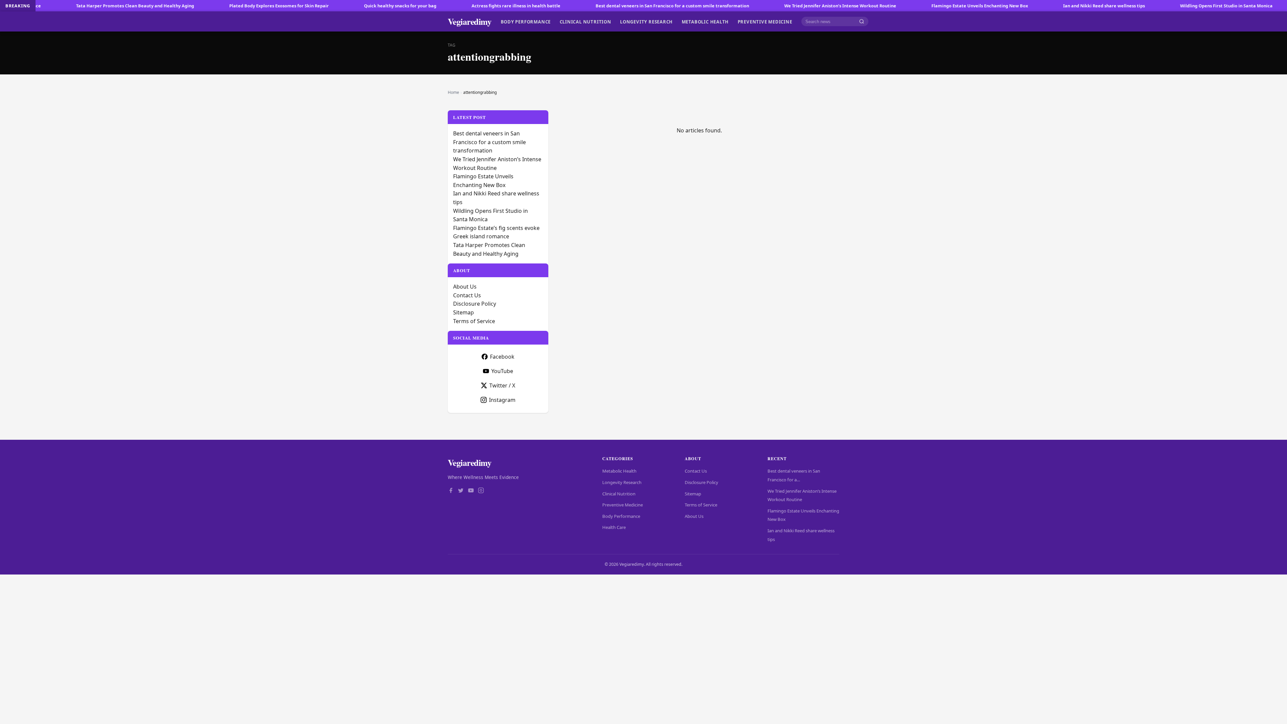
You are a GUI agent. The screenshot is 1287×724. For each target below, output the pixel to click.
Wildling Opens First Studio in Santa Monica (1178, 6)
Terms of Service (474, 321)
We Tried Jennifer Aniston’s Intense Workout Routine (793, 6)
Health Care (614, 527)
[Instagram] (481, 491)
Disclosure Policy (474, 303)
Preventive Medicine (765, 21)
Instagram (502, 400)
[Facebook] (451, 491)
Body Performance (526, 21)
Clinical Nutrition (585, 21)
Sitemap (463, 312)
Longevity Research (646, 21)
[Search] (861, 21)
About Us (465, 286)
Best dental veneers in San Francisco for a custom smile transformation (624, 6)
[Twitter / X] (461, 491)
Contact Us (467, 295)
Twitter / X (502, 385)
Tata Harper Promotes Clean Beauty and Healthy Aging (87, 6)
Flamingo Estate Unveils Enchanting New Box (932, 6)
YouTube (502, 371)
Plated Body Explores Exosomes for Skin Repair (231, 6)
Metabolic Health (705, 21)
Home (453, 92)
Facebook (502, 356)
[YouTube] (471, 491)
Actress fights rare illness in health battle (468, 6)
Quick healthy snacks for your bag (352, 6)
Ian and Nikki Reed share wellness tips (1056, 6)
